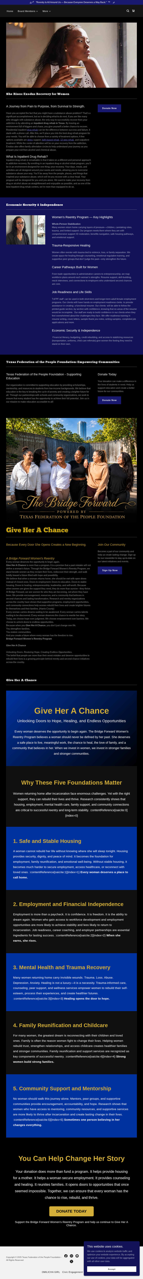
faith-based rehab (50, 140)
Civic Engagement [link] (72, 1272)
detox (30, 140)
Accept (111, 1269)
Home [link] (10, 11)
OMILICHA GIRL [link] (51, 1272)
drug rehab (32, 130)
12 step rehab (67, 140)
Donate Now (109, 108)
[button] (28, 11)
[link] (133, 11)
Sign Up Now (110, 570)
